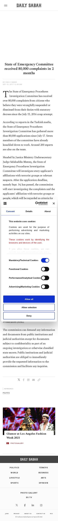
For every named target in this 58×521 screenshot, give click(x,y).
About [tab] (47, 211)
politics (6, 393)
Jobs (7, 513)
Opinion (43, 483)
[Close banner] (54, 203)
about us (27, 513)
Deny (29, 315)
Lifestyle (14, 478)
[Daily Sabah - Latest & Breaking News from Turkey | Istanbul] (29, 5)
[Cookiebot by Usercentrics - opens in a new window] (36, 203)
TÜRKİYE (43, 467)
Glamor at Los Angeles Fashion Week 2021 (26, 436)
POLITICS (14, 467)
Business (44, 472)
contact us (40, 513)
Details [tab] (29, 211)
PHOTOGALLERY (17, 443)
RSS (51, 513)
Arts (43, 478)
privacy (17, 513)
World (14, 472)
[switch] (45, 269)
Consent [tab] (10, 211)
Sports (15, 483)
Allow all (29, 299)
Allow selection (29, 307)
